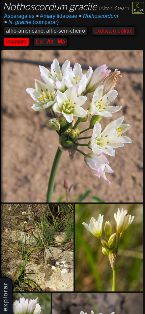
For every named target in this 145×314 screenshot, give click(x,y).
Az (50, 41)
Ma (61, 41)
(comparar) (31, 22)
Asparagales (19, 16)
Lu (39, 41)
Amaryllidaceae (56, 16)
